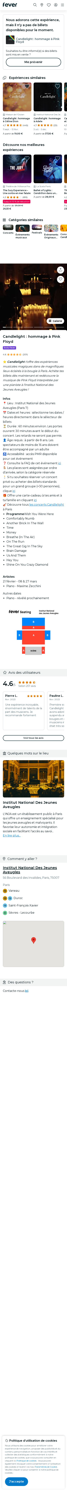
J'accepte (16, 1481)
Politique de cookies (26, 1460)
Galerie (57, 321)
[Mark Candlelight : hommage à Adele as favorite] (57, 86)
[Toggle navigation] (62, 5)
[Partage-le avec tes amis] (60, 270)
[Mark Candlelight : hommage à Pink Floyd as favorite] (60, 279)
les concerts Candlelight (46, 504)
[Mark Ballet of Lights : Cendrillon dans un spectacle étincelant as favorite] (57, 158)
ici (59, 463)
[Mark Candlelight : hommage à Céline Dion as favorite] (27, 86)
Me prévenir (33, 62)
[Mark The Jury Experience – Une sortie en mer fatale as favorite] (27, 158)
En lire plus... (12, 835)
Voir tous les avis (33, 738)
